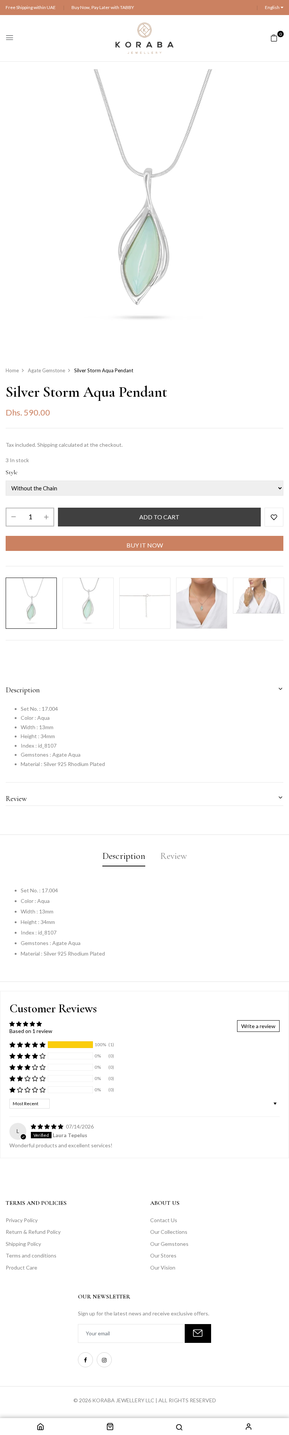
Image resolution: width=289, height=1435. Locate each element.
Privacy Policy (22, 1220)
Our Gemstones (169, 1244)
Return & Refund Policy (33, 1232)
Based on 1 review (30, 1031)
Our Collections (168, 1232)
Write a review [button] (258, 1026)
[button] (27, 1044)
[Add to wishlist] (274, 517)
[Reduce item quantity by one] (13, 517)
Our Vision (162, 1267)
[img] (47, 1126)
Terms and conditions (31, 1255)
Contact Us (163, 1220)
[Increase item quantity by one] (46, 517)
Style (12, 472)
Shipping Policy (23, 1244)
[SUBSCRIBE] (198, 1333)
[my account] (248, 1427)
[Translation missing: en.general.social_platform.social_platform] (85, 1359)
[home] (40, 1427)
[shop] (110, 1427)
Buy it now (144, 545)
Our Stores (163, 1255)
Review (16, 798)
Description (23, 690)
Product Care (21, 1267)
